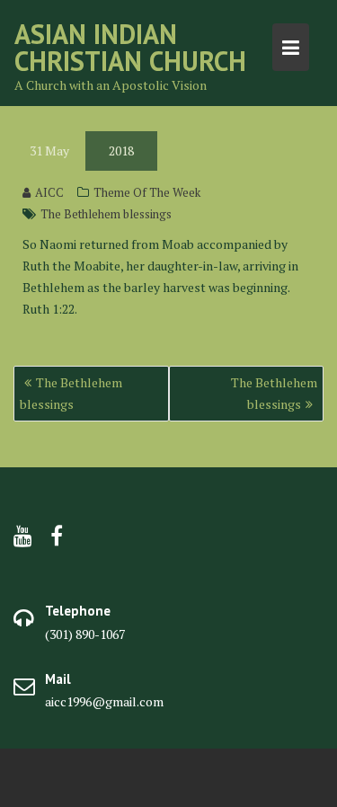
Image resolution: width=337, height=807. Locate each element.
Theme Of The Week (146, 192)
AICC (49, 192)
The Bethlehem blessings (106, 214)
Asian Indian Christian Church (130, 47)
